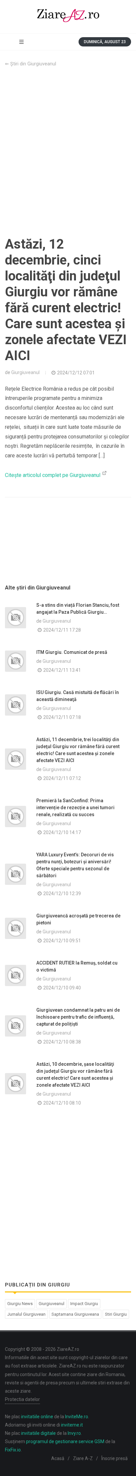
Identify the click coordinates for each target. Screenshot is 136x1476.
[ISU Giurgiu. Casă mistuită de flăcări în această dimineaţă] (15, 705)
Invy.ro (74, 1433)
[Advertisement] (68, 152)
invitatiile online (37, 1416)
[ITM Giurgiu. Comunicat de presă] (15, 661)
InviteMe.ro (76, 1416)
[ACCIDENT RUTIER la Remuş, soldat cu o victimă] (15, 975)
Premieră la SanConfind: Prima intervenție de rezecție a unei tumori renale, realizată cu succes (75, 807)
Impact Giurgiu (84, 1303)
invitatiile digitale (38, 1433)
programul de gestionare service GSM (65, 1441)
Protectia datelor (22, 1399)
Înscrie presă (114, 1458)
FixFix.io (13, 1449)
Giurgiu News (20, 1303)
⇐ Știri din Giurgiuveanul (30, 64)
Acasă (57, 1458)
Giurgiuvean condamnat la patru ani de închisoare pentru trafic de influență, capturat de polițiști (78, 1017)
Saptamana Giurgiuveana (75, 1314)
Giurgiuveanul (25, 372)
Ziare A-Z (83, 1458)
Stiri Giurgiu (116, 1314)
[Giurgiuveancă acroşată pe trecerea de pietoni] (15, 928)
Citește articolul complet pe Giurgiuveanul (53, 475)
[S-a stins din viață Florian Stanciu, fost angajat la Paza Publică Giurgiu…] (15, 617)
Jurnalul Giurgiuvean (26, 1314)
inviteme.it (72, 1425)
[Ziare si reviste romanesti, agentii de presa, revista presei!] (68, 16)
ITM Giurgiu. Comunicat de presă (71, 652)
